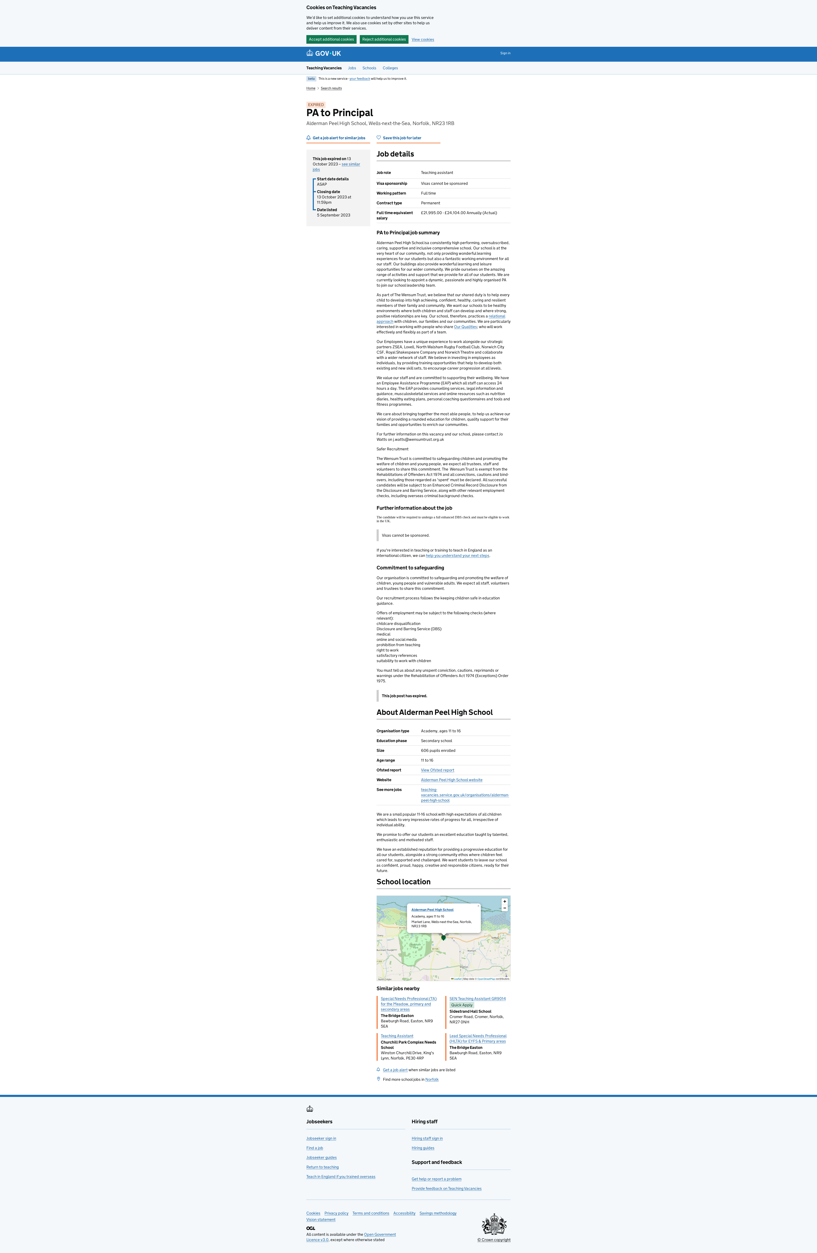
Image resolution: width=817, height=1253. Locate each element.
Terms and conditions (371, 1213)
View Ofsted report (437, 770)
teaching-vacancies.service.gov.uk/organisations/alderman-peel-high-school (465, 795)
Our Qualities (465, 326)
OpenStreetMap (486, 978)
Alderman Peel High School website (452, 779)
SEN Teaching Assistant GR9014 (478, 998)
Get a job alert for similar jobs (339, 137)
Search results (331, 88)
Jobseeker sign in (321, 1138)
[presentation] (444, 938)
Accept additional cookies (331, 39)
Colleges (390, 67)
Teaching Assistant (397, 1035)
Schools (369, 67)
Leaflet (457, 978)
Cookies (313, 1213)
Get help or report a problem (436, 1178)
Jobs (352, 67)
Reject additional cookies (384, 39)
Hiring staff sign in (427, 1138)
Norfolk (432, 1079)
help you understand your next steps (457, 555)
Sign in (505, 53)
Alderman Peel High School (432, 910)
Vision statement (321, 1219)
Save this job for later (402, 137)
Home (310, 88)
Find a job (314, 1147)
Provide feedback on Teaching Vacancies (447, 1188)
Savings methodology (438, 1213)
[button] (443, 938)
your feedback (360, 79)
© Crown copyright (494, 1239)
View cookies (423, 39)
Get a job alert (395, 1069)
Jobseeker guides (321, 1157)
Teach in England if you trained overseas (341, 1176)
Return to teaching (322, 1167)
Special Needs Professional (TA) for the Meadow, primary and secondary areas (409, 1004)
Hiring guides (423, 1147)
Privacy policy (336, 1213)
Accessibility (404, 1213)
